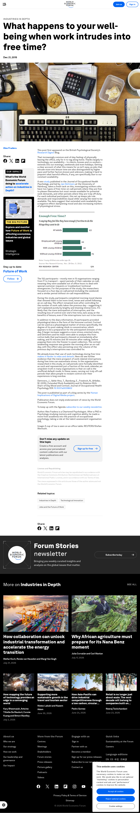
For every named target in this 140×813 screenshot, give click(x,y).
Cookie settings (115, 806)
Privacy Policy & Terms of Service (70, 795)
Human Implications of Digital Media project (67, 394)
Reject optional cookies (116, 799)
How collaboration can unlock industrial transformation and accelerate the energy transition (34, 644)
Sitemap (70, 800)
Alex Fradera (10, 148)
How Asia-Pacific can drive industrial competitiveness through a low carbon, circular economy (87, 700)
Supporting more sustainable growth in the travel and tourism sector (52, 697)
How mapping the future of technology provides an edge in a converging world (18, 699)
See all (132, 584)
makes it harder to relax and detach (55, 356)
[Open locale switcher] (3, 804)
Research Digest (45, 152)
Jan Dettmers (68, 184)
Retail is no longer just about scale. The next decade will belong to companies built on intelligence (119, 700)
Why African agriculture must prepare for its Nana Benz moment (102, 642)
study (47, 181)
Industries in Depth (16, 19)
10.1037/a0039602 (63, 388)
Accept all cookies (115, 791)
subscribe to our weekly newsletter (83, 407)
